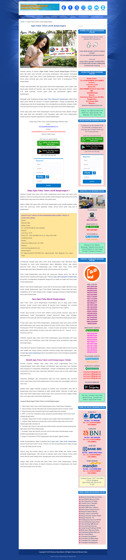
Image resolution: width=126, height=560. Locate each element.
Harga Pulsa (64, 17)
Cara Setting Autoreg (88, 526)
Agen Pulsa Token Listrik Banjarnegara (48, 26)
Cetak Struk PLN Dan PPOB (91, 528)
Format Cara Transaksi (89, 503)
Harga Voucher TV (87, 518)
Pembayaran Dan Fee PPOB (91, 520)
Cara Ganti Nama (87, 534)
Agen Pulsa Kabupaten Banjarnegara (56, 99)
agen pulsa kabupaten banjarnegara (65, 277)
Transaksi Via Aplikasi (88, 536)
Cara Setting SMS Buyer (89, 524)
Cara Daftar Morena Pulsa (90, 499)
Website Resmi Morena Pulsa (91, 497)
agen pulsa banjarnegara (33, 353)
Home (22, 17)
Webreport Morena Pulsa (90, 530)
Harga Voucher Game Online (91, 516)
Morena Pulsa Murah (57, 552)
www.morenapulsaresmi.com (92, 105)
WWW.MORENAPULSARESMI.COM (67, 556)
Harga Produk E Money (89, 511)
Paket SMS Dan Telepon (89, 507)
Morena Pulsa (82, 552)
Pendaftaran (30, 17)
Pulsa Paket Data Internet (90, 509)
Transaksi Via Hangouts (89, 542)
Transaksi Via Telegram (89, 540)
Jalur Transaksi (83, 17)
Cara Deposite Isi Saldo (89, 501)
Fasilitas (73, 17)
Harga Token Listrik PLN (89, 513)
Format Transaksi (51, 17)
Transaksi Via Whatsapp (89, 538)
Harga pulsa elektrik (88, 505)
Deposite (40, 17)
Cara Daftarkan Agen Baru (90, 522)
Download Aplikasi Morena (90, 532)
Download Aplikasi (97, 17)
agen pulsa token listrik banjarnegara (64, 441)
